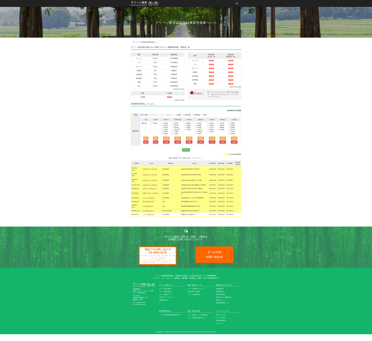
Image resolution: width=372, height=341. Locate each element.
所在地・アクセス (221, 315)
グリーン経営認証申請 (194, 294)
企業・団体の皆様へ (194, 311)
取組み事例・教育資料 (194, 291)
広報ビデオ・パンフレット (166, 297)
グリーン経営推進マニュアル (196, 289)
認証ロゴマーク (220, 300)
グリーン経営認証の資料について (197, 317)
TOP (133, 42)
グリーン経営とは (165, 285)
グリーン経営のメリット (166, 294)
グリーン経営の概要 (165, 289)
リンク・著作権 (220, 317)
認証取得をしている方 (223, 285)
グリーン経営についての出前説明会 (198, 315)
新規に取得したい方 (194, 285)
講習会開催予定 (163, 300)
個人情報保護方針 (221, 320)
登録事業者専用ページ (222, 303)
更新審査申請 (220, 291)
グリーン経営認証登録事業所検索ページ (170, 315)
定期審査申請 (220, 289)
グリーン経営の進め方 (165, 291)
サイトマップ (220, 323)
